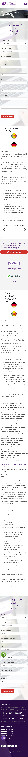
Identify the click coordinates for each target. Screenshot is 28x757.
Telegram (16, 746)
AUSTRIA (10, 713)
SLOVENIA (15, 713)
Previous (3, 229)
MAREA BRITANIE (4, 716)
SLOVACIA (19, 713)
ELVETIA (8, 715)
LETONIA (16, 718)
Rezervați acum (7, 116)
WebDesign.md (10, 752)
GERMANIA (13, 715)
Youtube (8, 746)
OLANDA (21, 715)
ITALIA (24, 715)
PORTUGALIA (15, 716)
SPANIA (10, 716)
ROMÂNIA (20, 712)
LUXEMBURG (4, 715)
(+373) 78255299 (15, 252)
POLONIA (8, 718)
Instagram (10, 746)
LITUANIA (12, 718)
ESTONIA (21, 718)
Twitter (5, 746)
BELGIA (17, 715)
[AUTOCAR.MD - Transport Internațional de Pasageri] (9, 4)
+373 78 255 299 (14, 269)
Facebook (2, 746)
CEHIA (7, 713)
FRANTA (20, 716)
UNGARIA (3, 713)
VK (13, 746)
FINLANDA (3, 718)
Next (24, 229)
